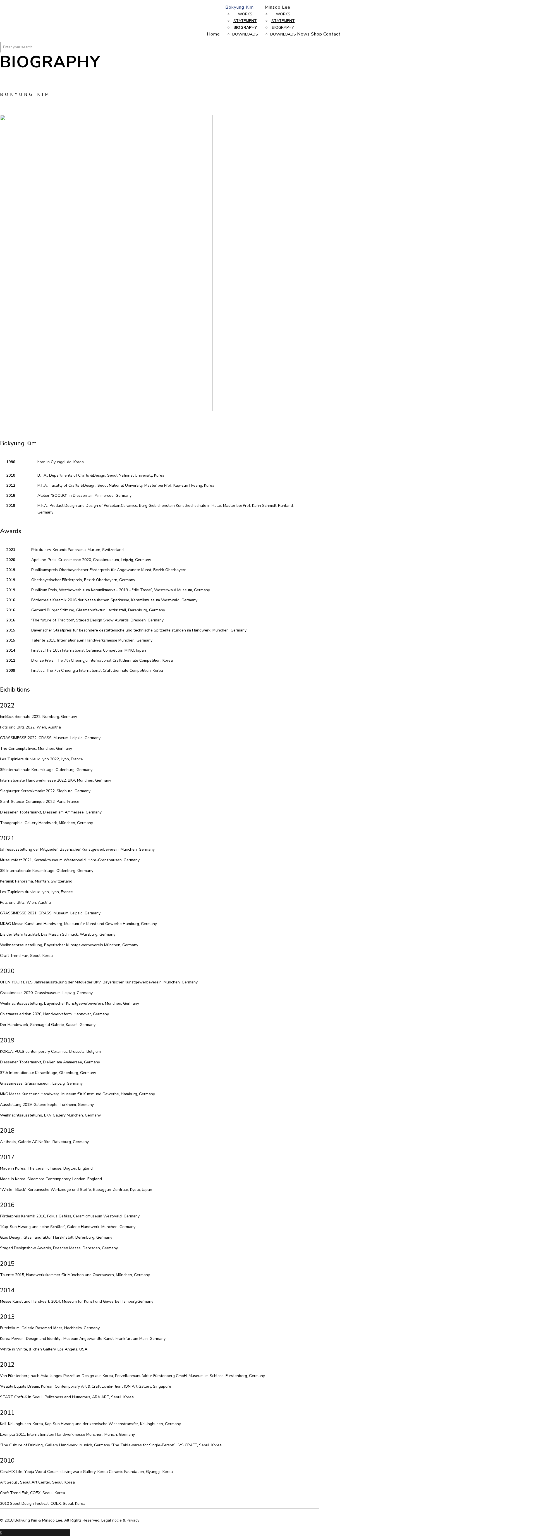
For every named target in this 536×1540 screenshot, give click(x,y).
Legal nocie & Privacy (120, 1520)
